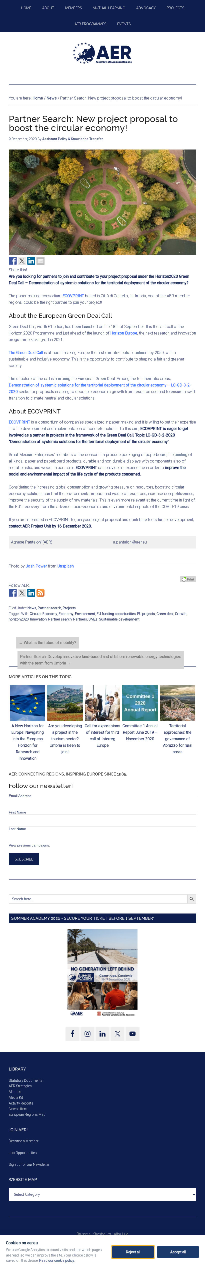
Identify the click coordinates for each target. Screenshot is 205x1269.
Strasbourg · (103, 1234)
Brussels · (85, 1234)
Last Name (17, 829)
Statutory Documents (25, 1080)
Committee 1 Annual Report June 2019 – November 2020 (140, 732)
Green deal (165, 614)
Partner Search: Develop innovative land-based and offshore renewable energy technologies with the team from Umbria (100, 660)
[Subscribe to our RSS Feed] (40, 593)
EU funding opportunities (116, 614)
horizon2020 (19, 619)
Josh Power (36, 566)
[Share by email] (40, 261)
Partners (80, 619)
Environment (85, 614)
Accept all (178, 1252)
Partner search (49, 608)
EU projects (146, 614)
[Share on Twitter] (22, 261)
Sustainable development (119, 619)
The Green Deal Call (26, 352)
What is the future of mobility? (47, 642)
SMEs (93, 619)
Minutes (15, 1092)
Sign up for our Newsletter (29, 1164)
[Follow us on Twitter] (22, 593)
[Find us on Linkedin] (31, 593)
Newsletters (18, 1109)
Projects (69, 608)
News (32, 608)
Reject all (133, 1252)
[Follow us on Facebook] (13, 593)
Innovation (38, 619)
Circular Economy (43, 614)
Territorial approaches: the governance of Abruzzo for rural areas (177, 739)
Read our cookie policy (56, 1260)
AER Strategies (20, 1086)
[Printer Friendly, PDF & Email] (188, 579)
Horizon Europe (123, 333)
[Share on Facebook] (13, 261)
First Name (17, 812)
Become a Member (23, 1141)
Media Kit (16, 1098)
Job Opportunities (23, 1153)
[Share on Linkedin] (31, 261)
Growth (180, 614)
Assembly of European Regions (102, 53)
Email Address (20, 796)
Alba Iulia (121, 1234)
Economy (66, 614)
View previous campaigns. (29, 845)
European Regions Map (27, 1114)
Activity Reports (21, 1103)
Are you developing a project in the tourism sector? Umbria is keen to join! (65, 739)
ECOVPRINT (73, 296)
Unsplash (66, 566)
